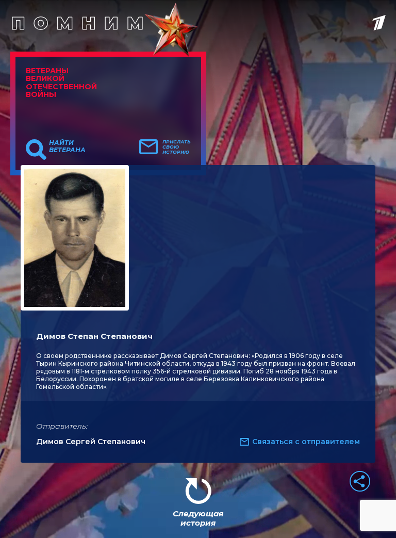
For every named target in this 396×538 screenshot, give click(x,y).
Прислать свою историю (176, 147)
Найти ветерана (67, 146)
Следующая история (198, 518)
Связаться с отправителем (306, 441)
